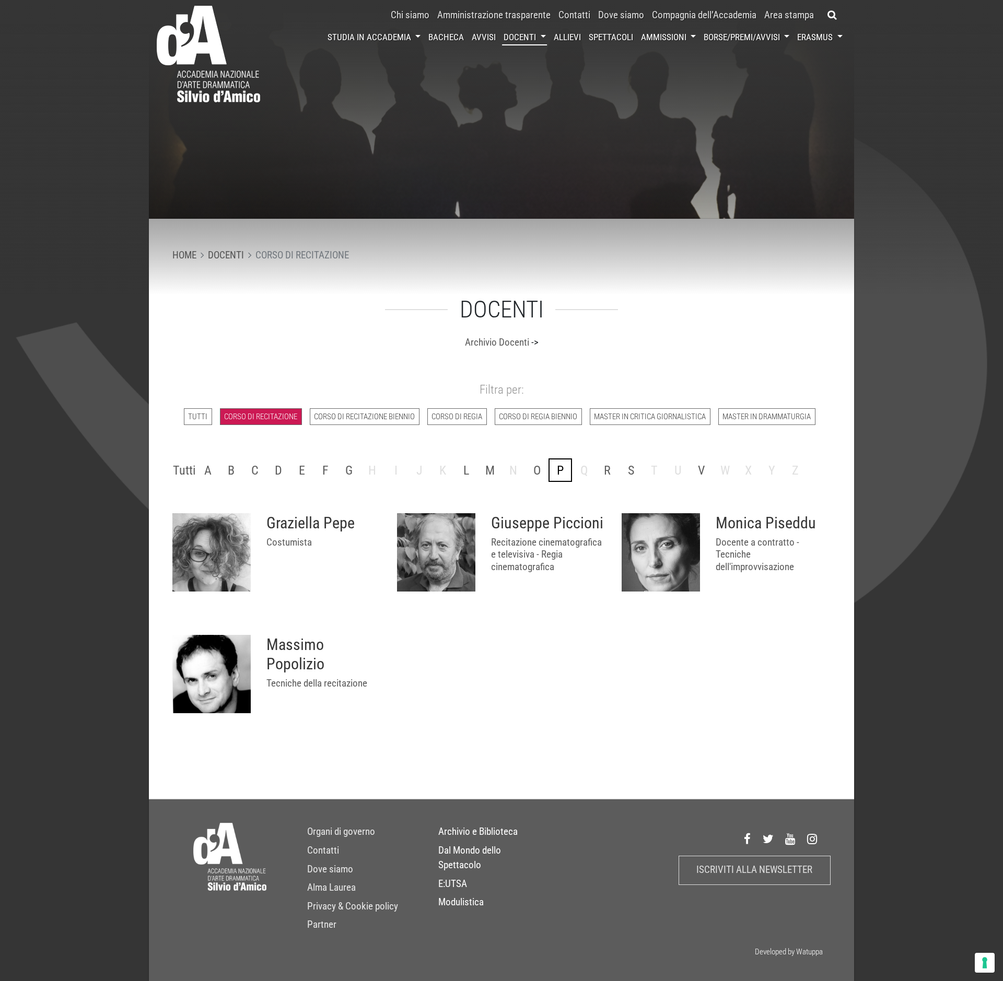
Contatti (574, 15)
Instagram (812, 839)
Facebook (747, 839)
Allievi (567, 37)
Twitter (768, 839)
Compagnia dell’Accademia (704, 15)
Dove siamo (621, 15)
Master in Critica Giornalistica (650, 416)
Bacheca (446, 37)
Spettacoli (611, 37)
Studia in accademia (370, 37)
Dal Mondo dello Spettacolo (469, 858)
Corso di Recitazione (260, 416)
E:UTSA (452, 884)
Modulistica (461, 902)
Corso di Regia (456, 416)
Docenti (521, 37)
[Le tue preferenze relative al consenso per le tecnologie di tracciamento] (985, 963)
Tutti (197, 416)
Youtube (790, 839)
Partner (321, 924)
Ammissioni (665, 37)
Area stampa (789, 15)
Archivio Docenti (497, 342)
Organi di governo (341, 831)
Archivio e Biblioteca (478, 831)
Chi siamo (410, 15)
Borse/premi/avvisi (743, 37)
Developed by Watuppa (789, 951)
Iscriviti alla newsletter (754, 870)
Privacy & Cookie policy (352, 906)
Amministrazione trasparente (494, 15)
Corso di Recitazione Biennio (364, 416)
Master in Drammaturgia (766, 416)
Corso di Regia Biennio (538, 416)
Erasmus (816, 37)
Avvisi (484, 37)
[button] (832, 15)
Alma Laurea (331, 887)
